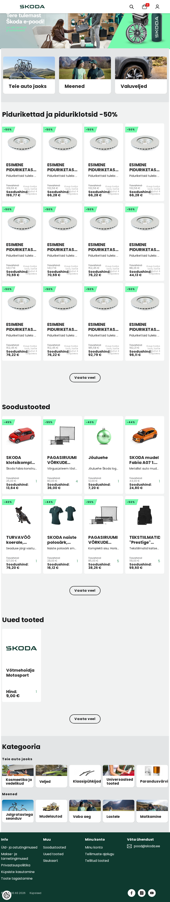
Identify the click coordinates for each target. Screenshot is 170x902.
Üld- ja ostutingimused (19, 847)
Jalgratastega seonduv (19, 816)
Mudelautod (50, 816)
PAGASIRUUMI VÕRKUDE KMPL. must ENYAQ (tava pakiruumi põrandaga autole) (103, 540)
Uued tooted (53, 854)
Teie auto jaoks (28, 86)
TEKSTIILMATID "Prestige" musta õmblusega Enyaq (144, 540)
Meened (75, 86)
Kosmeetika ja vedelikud (19, 781)
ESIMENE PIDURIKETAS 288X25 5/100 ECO (143, 247)
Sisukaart (50, 860)
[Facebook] (131, 893)
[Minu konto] (157, 6)
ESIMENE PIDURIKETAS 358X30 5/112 (19, 167)
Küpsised (35, 893)
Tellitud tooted (97, 860)
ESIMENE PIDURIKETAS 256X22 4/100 (61, 167)
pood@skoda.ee (147, 846)
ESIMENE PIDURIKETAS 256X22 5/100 (102, 167)
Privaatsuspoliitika (15, 865)
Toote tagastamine (17, 878)
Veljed (45, 782)
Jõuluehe (98, 457)
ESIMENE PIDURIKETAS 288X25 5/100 (102, 247)
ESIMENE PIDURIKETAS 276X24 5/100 (20, 247)
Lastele (113, 817)
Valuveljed (134, 86)
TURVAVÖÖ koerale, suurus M (18, 540)
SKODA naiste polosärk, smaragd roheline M (61, 540)
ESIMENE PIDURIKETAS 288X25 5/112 (19, 327)
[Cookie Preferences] (6, 895)
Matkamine (150, 817)
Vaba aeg (82, 817)
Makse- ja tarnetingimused (14, 856)
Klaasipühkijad (87, 781)
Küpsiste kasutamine (18, 871)
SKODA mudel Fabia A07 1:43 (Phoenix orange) (144, 460)
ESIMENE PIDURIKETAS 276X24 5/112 (60, 247)
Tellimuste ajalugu (99, 854)
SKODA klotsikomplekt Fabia (21, 460)
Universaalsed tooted (120, 781)
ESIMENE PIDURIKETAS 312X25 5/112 (142, 327)
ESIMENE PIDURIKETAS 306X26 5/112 (101, 327)
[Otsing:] (131, 6)
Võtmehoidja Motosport (20, 673)
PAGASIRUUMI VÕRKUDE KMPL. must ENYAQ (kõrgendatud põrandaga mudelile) (62, 460)
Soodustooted (54, 847)
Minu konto (94, 847)
